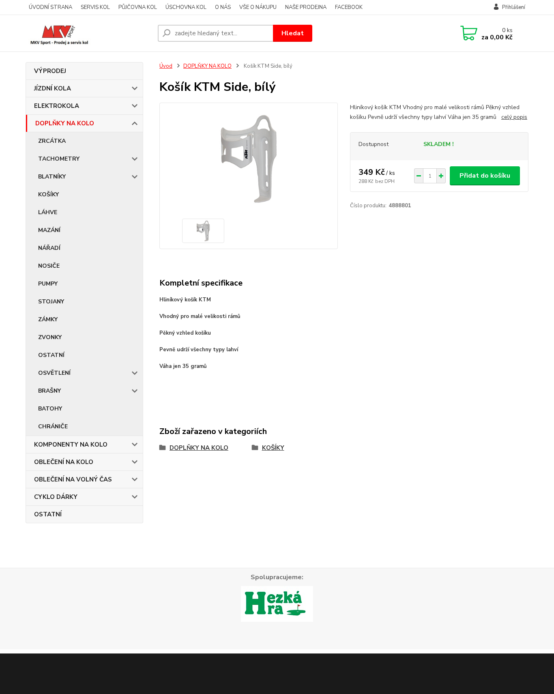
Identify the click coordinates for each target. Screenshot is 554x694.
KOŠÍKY (48, 194)
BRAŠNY (49, 391)
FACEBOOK (349, 7)
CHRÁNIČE (53, 426)
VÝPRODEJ (50, 71)
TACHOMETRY (58, 159)
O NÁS (223, 7)
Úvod (165, 66)
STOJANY (51, 301)
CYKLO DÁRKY (55, 497)
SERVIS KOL (95, 7)
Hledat (292, 33)
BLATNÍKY (52, 176)
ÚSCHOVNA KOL (185, 7)
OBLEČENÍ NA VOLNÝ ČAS (73, 479)
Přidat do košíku (485, 175)
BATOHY (50, 409)
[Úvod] (88, 33)
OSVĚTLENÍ (54, 373)
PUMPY (48, 284)
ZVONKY (50, 337)
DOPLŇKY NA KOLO (64, 123)
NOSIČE (49, 266)
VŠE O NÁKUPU (258, 7)
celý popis (514, 117)
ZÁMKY (48, 319)
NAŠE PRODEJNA (305, 7)
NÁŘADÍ (49, 248)
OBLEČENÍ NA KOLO (63, 462)
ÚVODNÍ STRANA (50, 7)
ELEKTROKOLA (56, 106)
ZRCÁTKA (52, 141)
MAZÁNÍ (49, 230)
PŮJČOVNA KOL (137, 7)
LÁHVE (47, 212)
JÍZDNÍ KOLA (52, 88)
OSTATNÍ (51, 355)
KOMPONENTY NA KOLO (70, 444)
